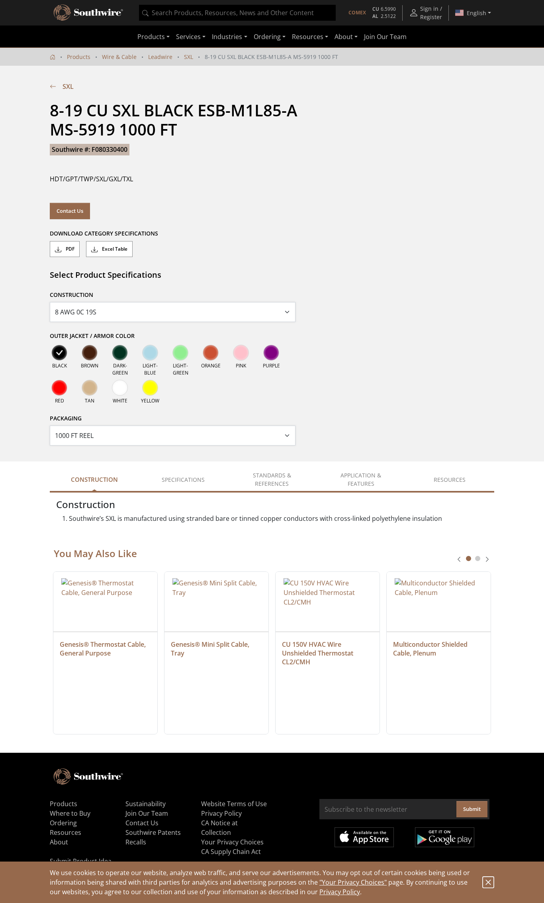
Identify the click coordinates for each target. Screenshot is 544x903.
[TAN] (89, 387)
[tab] (468, 558)
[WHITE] (119, 387)
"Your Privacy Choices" (353, 882)
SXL (188, 57)
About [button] (344, 36)
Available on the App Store (364, 837)
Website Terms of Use (234, 803)
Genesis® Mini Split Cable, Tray (211, 649)
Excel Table (114, 248)
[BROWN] (89, 352)
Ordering (63, 823)
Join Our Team (385, 36)
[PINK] (240, 352)
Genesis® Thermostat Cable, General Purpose (103, 649)
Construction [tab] (94, 479)
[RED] (59, 387)
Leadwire (160, 57)
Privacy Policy (339, 891)
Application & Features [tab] (360, 479)
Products (78, 57)
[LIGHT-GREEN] (180, 352)
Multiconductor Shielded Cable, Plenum (431, 649)
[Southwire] (89, 12)
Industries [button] (227, 36)
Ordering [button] (267, 36)
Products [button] (151, 36)
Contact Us (70, 210)
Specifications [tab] (183, 479)
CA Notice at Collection (219, 828)
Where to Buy (70, 813)
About (59, 842)
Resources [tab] (450, 479)
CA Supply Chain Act (231, 851)
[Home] (52, 57)
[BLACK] (59, 352)
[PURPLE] (271, 352)
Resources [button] (307, 36)
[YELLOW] (150, 387)
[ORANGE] (210, 352)
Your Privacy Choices (232, 842)
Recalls (135, 842)
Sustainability (145, 803)
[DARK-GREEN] (119, 352)
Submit (472, 809)
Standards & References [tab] (272, 479)
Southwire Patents (153, 832)
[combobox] (237, 13)
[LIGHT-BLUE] (150, 352)
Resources (65, 832)
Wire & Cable (119, 57)
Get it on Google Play (444, 837)
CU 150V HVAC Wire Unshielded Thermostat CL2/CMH (318, 653)
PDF (69, 248)
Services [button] (188, 36)
